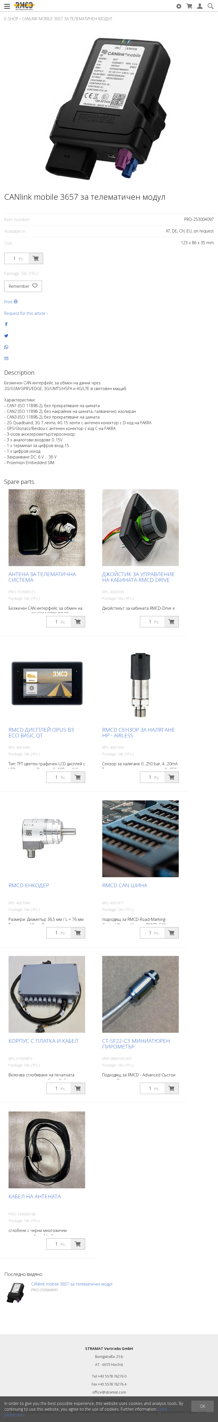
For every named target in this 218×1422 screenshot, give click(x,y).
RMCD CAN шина (124, 885)
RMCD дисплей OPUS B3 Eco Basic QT (41, 732)
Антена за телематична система (42, 577)
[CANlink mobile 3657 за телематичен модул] (15, 1292)
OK (202, 1406)
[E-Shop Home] (24, 5)
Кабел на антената (35, 1196)
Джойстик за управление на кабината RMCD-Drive (138, 577)
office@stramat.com (109, 1392)
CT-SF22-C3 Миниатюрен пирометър (136, 1043)
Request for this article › (26, 313)
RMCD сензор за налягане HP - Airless (138, 732)
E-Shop (11, 18)
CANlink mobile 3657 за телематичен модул (67, 18)
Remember (19, 286)
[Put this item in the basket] (36, 258)
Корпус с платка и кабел (43, 1040)
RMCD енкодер (29, 885)
